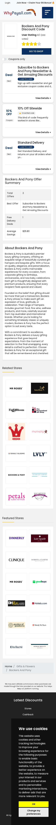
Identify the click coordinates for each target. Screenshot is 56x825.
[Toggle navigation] (47, 12)
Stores (28, 708)
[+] (35, 89)
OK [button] (33, 804)
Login (7, 2)
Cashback (28, 714)
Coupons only (16, 59)
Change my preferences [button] (34, 812)
